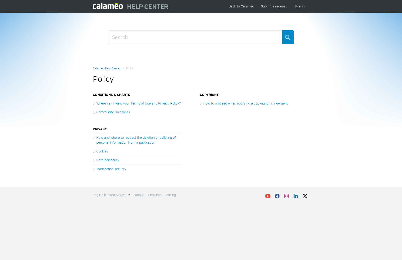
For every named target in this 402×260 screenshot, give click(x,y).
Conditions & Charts (111, 95)
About (139, 195)
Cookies (102, 151)
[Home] (108, 6)
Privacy (100, 129)
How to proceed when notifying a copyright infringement (245, 103)
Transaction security (111, 169)
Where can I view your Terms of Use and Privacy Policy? (138, 103)
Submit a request (274, 6)
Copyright (209, 95)
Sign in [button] (300, 6)
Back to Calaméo (241, 6)
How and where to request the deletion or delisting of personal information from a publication (136, 140)
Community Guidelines (113, 112)
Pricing (171, 195)
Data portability (107, 160)
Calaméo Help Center (107, 68)
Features (154, 195)
